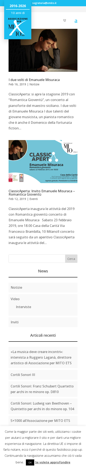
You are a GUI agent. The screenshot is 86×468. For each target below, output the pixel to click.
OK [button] (30, 462)
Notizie (34, 84)
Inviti (15, 322)
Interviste (23, 307)
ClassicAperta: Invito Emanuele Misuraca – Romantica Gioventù (42, 193)
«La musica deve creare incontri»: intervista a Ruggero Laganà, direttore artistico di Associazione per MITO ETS (41, 357)
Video (15, 299)
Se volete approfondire (52, 462)
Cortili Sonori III (23, 374)
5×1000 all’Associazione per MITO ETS (40, 420)
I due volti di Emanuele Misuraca (34, 79)
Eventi (33, 199)
